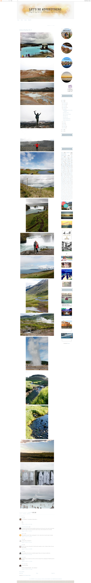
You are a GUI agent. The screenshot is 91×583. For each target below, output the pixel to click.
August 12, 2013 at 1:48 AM (27, 561)
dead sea (70, 186)
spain (66, 176)
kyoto (63, 190)
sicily (67, 183)
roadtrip (28, 513)
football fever (67, 180)
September (65, 107)
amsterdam (63, 154)
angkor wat (65, 184)
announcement (69, 184)
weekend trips (64, 158)
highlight (67, 164)
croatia (71, 164)
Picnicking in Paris (66, 112)
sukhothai (63, 197)
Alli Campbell (24, 563)
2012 (63, 129)
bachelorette (63, 177)
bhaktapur (62, 185)
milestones (62, 192)
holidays (68, 160)
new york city (64, 175)
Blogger (68, 343)
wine (68, 199)
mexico (62, 167)
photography (63, 183)
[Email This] (32, 512)
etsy (65, 187)
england (62, 180)
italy (67, 163)
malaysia (70, 191)
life (65, 190)
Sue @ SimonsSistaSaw (25, 526)
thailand (66, 161)
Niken (22, 539)
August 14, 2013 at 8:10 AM (27, 569)
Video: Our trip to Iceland (67, 114)
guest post (66, 170)
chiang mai (66, 185)
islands (67, 165)
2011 (63, 131)
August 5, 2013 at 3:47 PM (27, 542)
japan (70, 165)
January (64, 127)
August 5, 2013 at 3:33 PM (27, 536)
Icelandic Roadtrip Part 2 (66, 120)
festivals (68, 187)
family (71, 158)
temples (62, 198)
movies (70, 192)
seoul (62, 172)
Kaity (22, 544)
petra (70, 182)
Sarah (23, 551)
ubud (66, 199)
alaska (62, 184)
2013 (63, 101)
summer (67, 197)
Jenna (22, 517)
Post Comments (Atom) (26, 575)
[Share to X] (34, 512)
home (70, 187)
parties (70, 194)
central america (67, 178)
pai (67, 194)
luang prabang (66, 191)
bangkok (70, 177)
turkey (64, 199)
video (70, 176)
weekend (68, 156)
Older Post (53, 573)
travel (70, 167)
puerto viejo (69, 175)
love (62, 161)
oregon (67, 182)
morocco (66, 167)
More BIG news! (65, 115)
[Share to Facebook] (35, 512)
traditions (65, 198)
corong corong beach (67, 179)
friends (68, 152)
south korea (65, 172)
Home (37, 573)
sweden (70, 197)
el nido (70, 169)
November (64, 104)
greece (62, 170)
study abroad (70, 172)
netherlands (63, 155)
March (64, 124)
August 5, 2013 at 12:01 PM (27, 524)
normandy (62, 182)
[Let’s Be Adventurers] (66, 315)
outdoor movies (63, 194)
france (63, 164)
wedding (68, 162)
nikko (70, 193)
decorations (62, 187)
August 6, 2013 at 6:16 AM (27, 554)
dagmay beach (66, 186)
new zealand (67, 193)
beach (66, 169)
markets (67, 171)
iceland (24, 513)
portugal (70, 171)
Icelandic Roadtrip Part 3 (66, 118)
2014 (63, 100)
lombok (68, 190)
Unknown (23, 533)
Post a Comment (21, 571)
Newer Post (21, 573)
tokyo (70, 183)
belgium (62, 178)
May (64, 123)
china (69, 185)
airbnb (66, 168)
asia (62, 152)
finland (71, 163)
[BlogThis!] (33, 512)
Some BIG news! (65, 117)
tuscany (62, 168)
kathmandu (62, 171)
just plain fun (65, 159)
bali (66, 177)
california (63, 163)
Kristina (23, 557)
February (64, 126)
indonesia (63, 165)
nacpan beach (62, 193)
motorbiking (66, 192)
